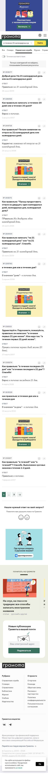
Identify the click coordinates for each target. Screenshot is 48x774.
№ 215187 (7, 458)
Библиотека (7, 691)
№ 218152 (7, 326)
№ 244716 (7, 126)
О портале (32, 680)
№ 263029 (7, 392)
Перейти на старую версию (18, 746)
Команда (31, 684)
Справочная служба (24, 50)
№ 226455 (7, 99)
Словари (10, 50)
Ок (40, 764)
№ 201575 (7, 198)
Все (3, 50)
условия (19, 768)
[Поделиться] (44, 72)
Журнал (37, 50)
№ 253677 (7, 72)
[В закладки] (39, 72)
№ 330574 (7, 362)
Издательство (8, 701)
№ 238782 (7, 264)
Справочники (7, 687)
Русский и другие (19, 614)
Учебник (5, 698)
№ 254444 (7, 234)
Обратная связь (34, 687)
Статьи (6, 614)
